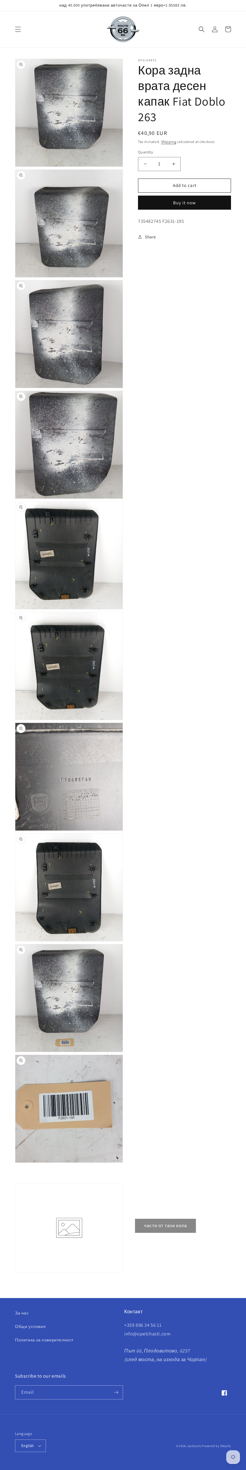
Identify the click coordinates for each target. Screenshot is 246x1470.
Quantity (145, 152)
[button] (18, 29)
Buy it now (184, 202)
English (27, 1445)
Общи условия (30, 1326)
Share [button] (150, 237)
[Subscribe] (116, 1392)
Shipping (168, 141)
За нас (22, 1313)
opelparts (194, 1446)
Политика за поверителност (44, 1340)
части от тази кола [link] (165, 1225)
